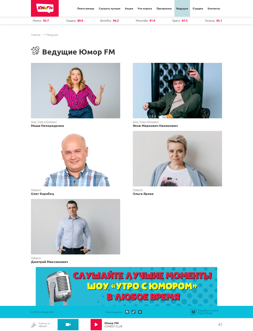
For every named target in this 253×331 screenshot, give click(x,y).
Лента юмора (85, 8)
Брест (176, 20)
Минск (37, 20)
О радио (198, 8)
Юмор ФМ (45, 8)
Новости (36, 189)
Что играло (145, 8)
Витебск (105, 20)
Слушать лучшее (109, 8)
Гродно (71, 20)
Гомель (210, 20)
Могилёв (142, 20)
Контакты (214, 8)
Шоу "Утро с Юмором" (44, 121)
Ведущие (182, 8)
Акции (129, 8)
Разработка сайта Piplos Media (208, 311)
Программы (164, 8)
